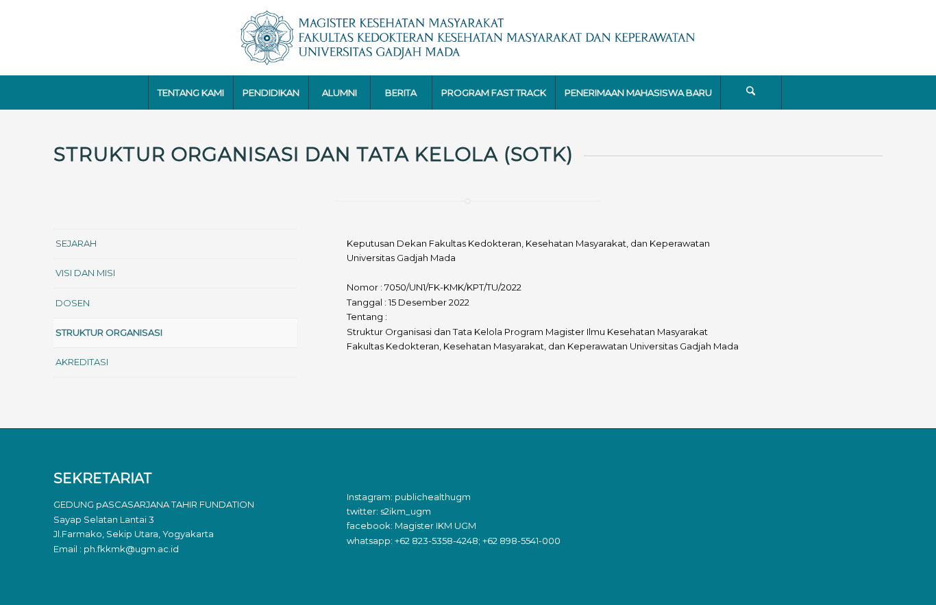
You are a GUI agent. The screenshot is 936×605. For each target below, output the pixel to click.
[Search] (751, 92)
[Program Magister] (468, 37)
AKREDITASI (82, 361)
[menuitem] (190, 92)
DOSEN (73, 302)
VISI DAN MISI (85, 272)
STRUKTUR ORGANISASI (109, 332)
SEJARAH (76, 243)
